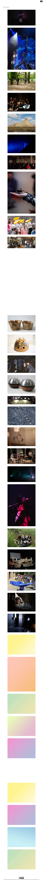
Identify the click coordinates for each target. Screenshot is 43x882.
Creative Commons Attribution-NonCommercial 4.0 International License (26, 879)
